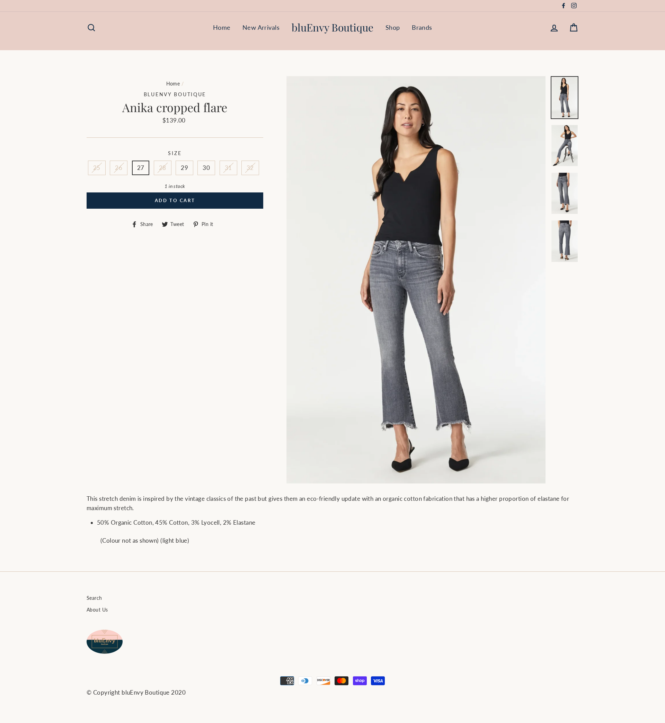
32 (250, 167)
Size (174, 153)
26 (118, 167)
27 (140, 167)
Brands (422, 27)
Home (222, 27)
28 (162, 167)
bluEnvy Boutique (332, 27)
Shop (392, 27)
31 (228, 167)
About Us (97, 610)
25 (96, 167)
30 (206, 167)
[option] (416, 279)
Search (94, 598)
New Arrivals (261, 27)
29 (184, 167)
